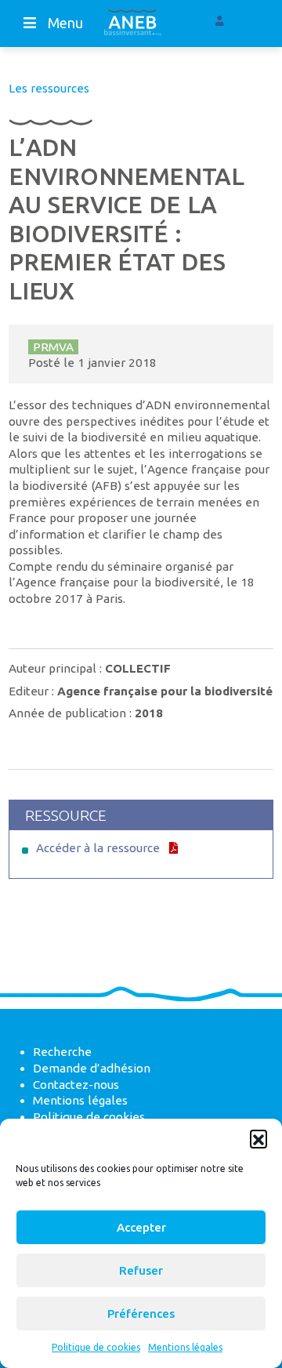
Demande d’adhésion (91, 1068)
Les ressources (49, 88)
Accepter (141, 1227)
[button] (258, 1138)
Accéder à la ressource (98, 848)
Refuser (141, 1270)
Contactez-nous (76, 1084)
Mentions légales (185, 1347)
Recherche (62, 1051)
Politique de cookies (96, 1347)
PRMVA (53, 347)
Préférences (141, 1313)
